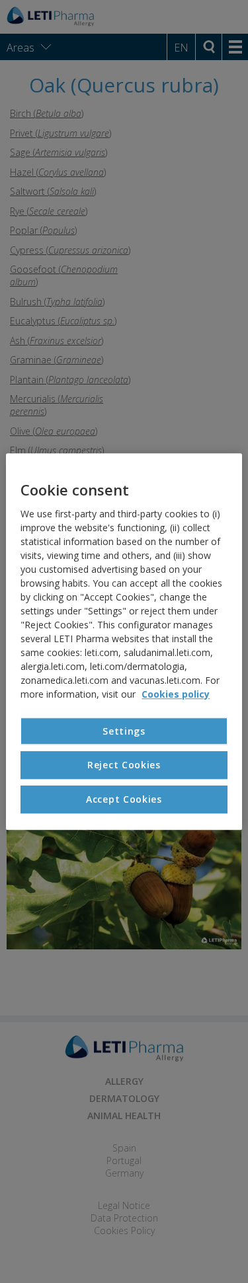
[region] (123, 641)
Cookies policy (176, 694)
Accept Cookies (124, 799)
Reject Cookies (124, 765)
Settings (124, 731)
